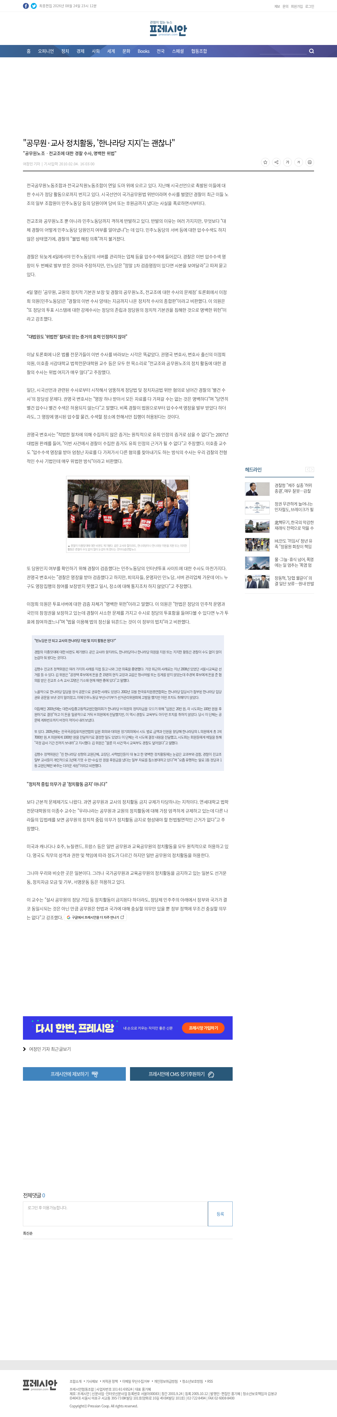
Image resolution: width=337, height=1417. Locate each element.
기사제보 (92, 1381)
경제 (80, 51)
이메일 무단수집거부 (136, 1381)
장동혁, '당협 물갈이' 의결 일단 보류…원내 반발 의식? (294, 583)
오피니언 (46, 51)
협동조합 (199, 51)
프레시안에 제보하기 (69, 1074)
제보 (277, 6)
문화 (126, 51)
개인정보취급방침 (166, 1381)
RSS (210, 1381)
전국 (161, 51)
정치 (65, 51)
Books (143, 51)
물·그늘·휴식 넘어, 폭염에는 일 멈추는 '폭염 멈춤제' (294, 565)
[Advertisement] (168, 100)
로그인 (309, 6)
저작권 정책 (110, 1381)
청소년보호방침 (192, 1381)
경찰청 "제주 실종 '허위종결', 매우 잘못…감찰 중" (293, 491)
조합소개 (75, 1381)
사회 (96, 51)
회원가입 (297, 6)
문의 (285, 6)
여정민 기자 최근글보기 (50, 1049)
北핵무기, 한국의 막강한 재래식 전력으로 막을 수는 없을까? (294, 528)
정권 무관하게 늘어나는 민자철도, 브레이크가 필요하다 (294, 509)
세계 (111, 51)
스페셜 (178, 51)
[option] (279, 533)
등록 (220, 1214)
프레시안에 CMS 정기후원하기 (177, 1074)
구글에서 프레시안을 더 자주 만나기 (95, 917)
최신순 (28, 1233)
